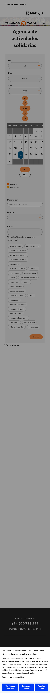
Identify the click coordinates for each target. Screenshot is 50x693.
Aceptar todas (41, 687)
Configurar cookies (10, 687)
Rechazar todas (26, 687)
